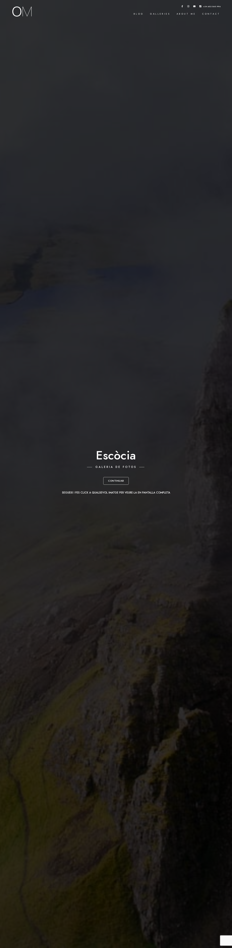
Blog (139, 13)
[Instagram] (188, 7)
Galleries (160, 13)
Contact (211, 13)
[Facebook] (182, 7)
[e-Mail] (194, 7)
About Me (186, 13)
